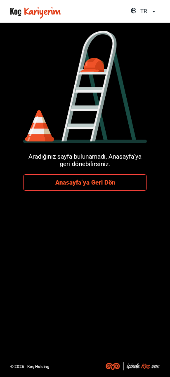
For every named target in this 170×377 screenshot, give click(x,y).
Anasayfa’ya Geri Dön (85, 182)
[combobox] (149, 11)
